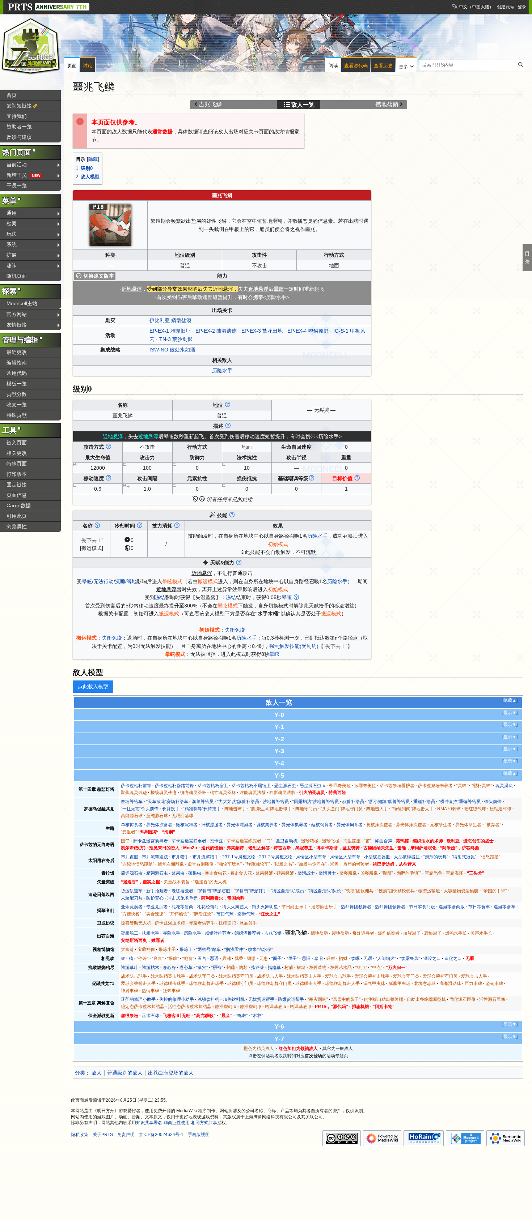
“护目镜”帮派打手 (250, 890)
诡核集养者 (267, 824)
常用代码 (17, 373)
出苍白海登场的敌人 (171, 1073)
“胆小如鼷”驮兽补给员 (389, 801)
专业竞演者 (157, 906)
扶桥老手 (150, 933)
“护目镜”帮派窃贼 (213, 890)
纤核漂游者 (212, 824)
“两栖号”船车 (208, 949)
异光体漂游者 (240, 824)
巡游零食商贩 (452, 906)
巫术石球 (150, 1015)
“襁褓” (217, 967)
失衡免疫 (235, 630)
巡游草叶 (129, 967)
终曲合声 (383, 841)
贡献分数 (17, 394)
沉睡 (120, 581)
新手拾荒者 (157, 890)
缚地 (132, 581)
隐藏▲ (509, 700)
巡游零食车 (504, 906)
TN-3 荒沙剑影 (176, 339)
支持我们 (17, 116)
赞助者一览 (19, 126)
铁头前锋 (493, 801)
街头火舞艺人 (235, 906)
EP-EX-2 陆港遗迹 (216, 331)
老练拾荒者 (182, 890)
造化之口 (453, 958)
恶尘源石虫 (285, 785)
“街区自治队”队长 (324, 890)
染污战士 (306, 873)
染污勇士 (327, 873)
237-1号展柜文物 (239, 856)
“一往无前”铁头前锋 (140, 808)
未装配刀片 (132, 898)
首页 (12, 95)
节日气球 (225, 914)
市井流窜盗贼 (155, 856)
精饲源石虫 (157, 873)
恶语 (214, 958)
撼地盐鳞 (386, 104)
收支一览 (17, 404)
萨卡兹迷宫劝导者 (150, 841)
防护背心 (155, 898)
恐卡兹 (216, 841)
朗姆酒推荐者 (248, 933)
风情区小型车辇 (311, 856)
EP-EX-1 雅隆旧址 (170, 331)
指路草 (274, 967)
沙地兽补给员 (276, 801)
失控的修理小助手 (176, 999)
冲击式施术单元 (182, 898)
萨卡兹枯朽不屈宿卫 (251, 785)
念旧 (318, 958)
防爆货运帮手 (291, 999)
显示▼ (509, 712)
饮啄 (355, 958)
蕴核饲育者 (322, 824)
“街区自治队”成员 (287, 890)
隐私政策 (79, 1134)
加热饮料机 (234, 999)
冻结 (160, 597)
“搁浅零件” (234, 949)
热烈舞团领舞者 (390, 906)
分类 (80, 1073)
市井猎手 (180, 856)
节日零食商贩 (422, 906)
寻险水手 (171, 933)
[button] (406, 65)
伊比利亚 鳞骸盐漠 (170, 320)
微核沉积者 (187, 824)
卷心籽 (169, 967)
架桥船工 (129, 933)
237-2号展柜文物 (275, 856)
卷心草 (186, 967)
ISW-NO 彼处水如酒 (172, 350)
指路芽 (257, 967)
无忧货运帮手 (261, 999)
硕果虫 (194, 873)
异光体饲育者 (350, 824)
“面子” (277, 958)
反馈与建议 (19, 137)
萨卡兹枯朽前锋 (136, 785)
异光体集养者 (295, 824)
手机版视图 (199, 1134)
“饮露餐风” (410, 958)
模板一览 (17, 384)
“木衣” (257, 1015)
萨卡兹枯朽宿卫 (213, 785)
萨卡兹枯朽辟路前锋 (174, 785)
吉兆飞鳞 (210, 104)
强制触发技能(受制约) (293, 646)
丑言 (202, 958)
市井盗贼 (129, 856)
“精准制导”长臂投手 (202, 808)
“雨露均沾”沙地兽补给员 (315, 801)
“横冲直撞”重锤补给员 (460, 801)
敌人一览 (302, 105)
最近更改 (17, 352)
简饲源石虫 (132, 873)
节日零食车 (479, 906)
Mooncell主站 (22, 303)
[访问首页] (30, 46)
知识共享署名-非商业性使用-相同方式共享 (176, 1122)
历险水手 (222, 370)
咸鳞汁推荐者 (218, 933)
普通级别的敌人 (125, 1073)
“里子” (292, 958)
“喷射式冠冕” (464, 856)
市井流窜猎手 (206, 856)
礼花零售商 (182, 906)
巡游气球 (246, 914)
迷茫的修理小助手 (138, 999)
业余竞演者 (132, 906)
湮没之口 (432, 958)
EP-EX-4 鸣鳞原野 (308, 331)
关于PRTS (103, 1134)
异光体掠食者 (159, 824)
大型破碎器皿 (407, 856)
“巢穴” (202, 967)
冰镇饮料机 (208, 999)
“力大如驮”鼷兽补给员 (238, 801)
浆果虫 (178, 873)
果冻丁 (186, 949)
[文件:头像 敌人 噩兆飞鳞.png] (110, 224)
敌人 (97, 1073)
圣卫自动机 (286, 841)
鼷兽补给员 (203, 801)
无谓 (367, 958)
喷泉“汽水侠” (260, 949)
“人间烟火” (386, 958)
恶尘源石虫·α (312, 785)
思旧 (306, 958)
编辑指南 (17, 363)
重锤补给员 (424, 801)
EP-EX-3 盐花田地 (262, 331)
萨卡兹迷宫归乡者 (189, 841)
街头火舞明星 (265, 906)
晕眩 (87, 581)
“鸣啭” (242, 1015)
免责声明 (126, 1134)
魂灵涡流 (504, 785)
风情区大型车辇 (345, 856)
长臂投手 (171, 808)
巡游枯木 (150, 967)
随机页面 (17, 276)
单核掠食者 (132, 824)
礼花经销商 (208, 906)
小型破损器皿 (377, 856)
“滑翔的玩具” (435, 856)
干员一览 (17, 185)
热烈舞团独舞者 (356, 906)
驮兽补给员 (353, 801)
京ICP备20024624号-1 (161, 1134)
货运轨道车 (132, 890)
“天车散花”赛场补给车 (167, 801)
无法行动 (103, 581)
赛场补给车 (132, 801)
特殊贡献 (17, 415)
